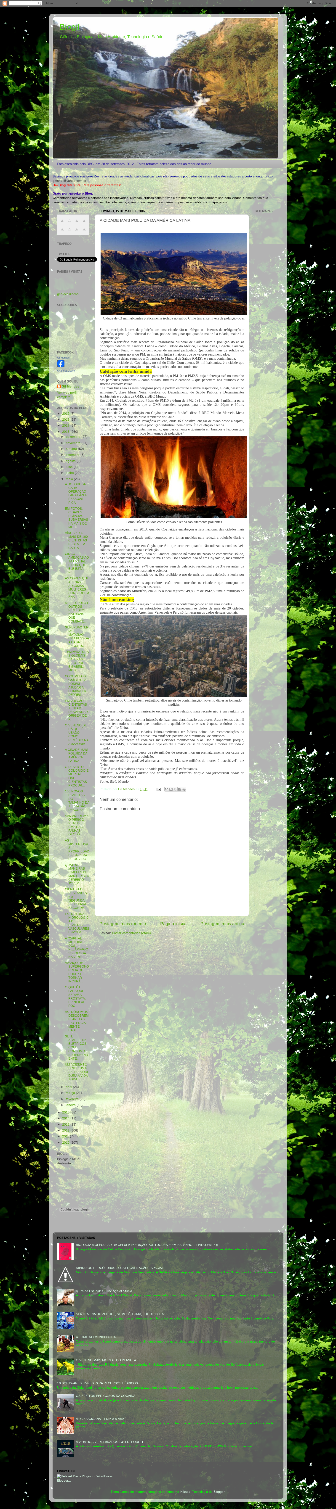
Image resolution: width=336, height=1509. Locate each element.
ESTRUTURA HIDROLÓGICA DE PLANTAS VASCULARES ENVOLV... (77, 923)
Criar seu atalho (66, 370)
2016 (66, 431)
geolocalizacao (68, 294)
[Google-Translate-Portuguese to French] (69, 223)
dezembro (73, 436)
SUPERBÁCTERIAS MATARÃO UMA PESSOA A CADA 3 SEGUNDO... (77, 637)
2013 (66, 1124)
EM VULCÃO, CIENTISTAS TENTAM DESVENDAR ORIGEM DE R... (76, 710)
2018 (66, 419)
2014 (66, 1118)
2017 (66, 425)
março (71, 1093)
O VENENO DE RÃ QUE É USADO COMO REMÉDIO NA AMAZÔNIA (76, 735)
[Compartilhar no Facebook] (179, 789)
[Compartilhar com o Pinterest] (184, 789)
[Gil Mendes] (60, 366)
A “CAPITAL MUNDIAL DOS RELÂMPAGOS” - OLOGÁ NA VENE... (76, 948)
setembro (73, 454)
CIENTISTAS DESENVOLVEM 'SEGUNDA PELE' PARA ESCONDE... (76, 899)
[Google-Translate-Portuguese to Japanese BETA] (62, 232)
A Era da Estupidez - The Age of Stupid (104, 1291)
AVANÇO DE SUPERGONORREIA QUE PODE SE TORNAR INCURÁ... (77, 972)
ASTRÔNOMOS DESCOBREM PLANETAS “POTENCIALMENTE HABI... (77, 1021)
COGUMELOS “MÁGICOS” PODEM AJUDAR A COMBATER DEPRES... (75, 685)
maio (70, 479)
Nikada (185, 1491)
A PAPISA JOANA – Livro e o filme (100, 1419)
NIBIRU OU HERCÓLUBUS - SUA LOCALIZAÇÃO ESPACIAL (120, 1268)
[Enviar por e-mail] (166, 789)
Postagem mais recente (122, 923)
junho (70, 473)
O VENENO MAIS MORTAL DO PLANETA (106, 1360)
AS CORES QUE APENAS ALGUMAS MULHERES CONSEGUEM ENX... (77, 588)
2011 (66, 1136)
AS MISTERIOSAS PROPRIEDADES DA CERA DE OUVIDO (77, 850)
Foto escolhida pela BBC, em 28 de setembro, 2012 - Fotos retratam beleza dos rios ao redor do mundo (134, 164)
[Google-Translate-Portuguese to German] (76, 223)
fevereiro (73, 1099)
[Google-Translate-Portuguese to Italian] (84, 223)
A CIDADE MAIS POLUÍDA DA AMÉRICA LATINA (76, 755)
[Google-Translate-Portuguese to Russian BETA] (76, 232)
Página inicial (173, 923)
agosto (71, 461)
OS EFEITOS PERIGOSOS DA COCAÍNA (105, 1396)
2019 (66, 413)
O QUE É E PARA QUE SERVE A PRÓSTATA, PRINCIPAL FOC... (75, 997)
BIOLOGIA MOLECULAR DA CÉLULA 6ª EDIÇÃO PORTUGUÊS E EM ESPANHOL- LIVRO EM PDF (147, 1245)
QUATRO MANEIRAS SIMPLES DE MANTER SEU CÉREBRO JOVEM (77, 874)
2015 (66, 1112)
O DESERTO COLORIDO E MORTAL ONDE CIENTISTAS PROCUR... (76, 776)
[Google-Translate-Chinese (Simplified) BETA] (62, 223)
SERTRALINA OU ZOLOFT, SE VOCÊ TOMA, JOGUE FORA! (120, 1314)
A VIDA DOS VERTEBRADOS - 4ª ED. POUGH (109, 1442)
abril (69, 1087)
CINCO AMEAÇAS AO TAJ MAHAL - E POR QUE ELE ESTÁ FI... (77, 563)
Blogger (218, 1491)
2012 (66, 1130)
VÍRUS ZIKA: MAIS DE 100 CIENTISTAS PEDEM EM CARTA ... (76, 540)
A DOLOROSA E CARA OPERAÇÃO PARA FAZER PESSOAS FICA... (76, 493)
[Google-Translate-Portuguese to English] (69, 232)
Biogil (69, 27)
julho (70, 467)
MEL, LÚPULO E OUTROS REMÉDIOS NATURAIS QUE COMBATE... (77, 612)
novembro (73, 443)
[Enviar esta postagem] (158, 789)
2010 (66, 1142)
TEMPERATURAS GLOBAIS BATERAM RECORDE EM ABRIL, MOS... (77, 661)
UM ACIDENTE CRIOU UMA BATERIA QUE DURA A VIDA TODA (77, 1072)
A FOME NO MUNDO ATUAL (96, 1337)
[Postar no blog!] (171, 789)
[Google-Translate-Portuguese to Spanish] (84, 232)
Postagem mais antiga (222, 923)
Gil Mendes (63, 357)
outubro (72, 449)
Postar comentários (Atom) (131, 933)
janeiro (71, 1105)
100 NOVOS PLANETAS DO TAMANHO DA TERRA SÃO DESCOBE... (77, 801)
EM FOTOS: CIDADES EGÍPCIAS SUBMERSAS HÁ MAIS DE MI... (76, 518)
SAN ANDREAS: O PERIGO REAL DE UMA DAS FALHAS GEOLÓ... (76, 825)
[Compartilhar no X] (175, 789)
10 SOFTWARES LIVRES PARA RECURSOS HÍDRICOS (97, 1383)
